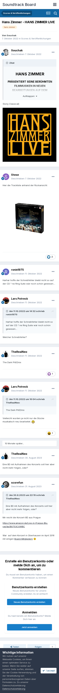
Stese (15, 174)
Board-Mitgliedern (23, 539)
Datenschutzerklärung (13, 688)
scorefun (17, 482)
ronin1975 (17, 269)
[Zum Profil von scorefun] (6, 484)
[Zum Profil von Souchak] (6, 52)
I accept (50, 670)
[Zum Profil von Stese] (6, 176)
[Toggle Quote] (7, 63)
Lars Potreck (19, 298)
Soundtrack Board (19, 4)
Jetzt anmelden (29, 627)
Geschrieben (26, 54)
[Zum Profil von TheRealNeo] (6, 354)
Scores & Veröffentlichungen (36, 38)
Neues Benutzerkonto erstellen (29, 602)
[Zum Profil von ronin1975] (6, 272)
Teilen (15, 646)
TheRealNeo (19, 351)
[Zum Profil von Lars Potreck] (6, 300)
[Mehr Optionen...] (53, 52)
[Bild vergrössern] (29, 218)
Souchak (11, 35)
